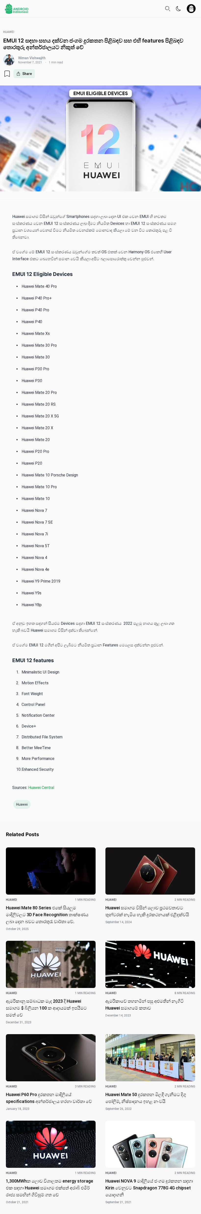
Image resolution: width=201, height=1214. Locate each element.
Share (27, 74)
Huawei (22, 804)
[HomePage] (16, 8)
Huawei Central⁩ (41, 787)
